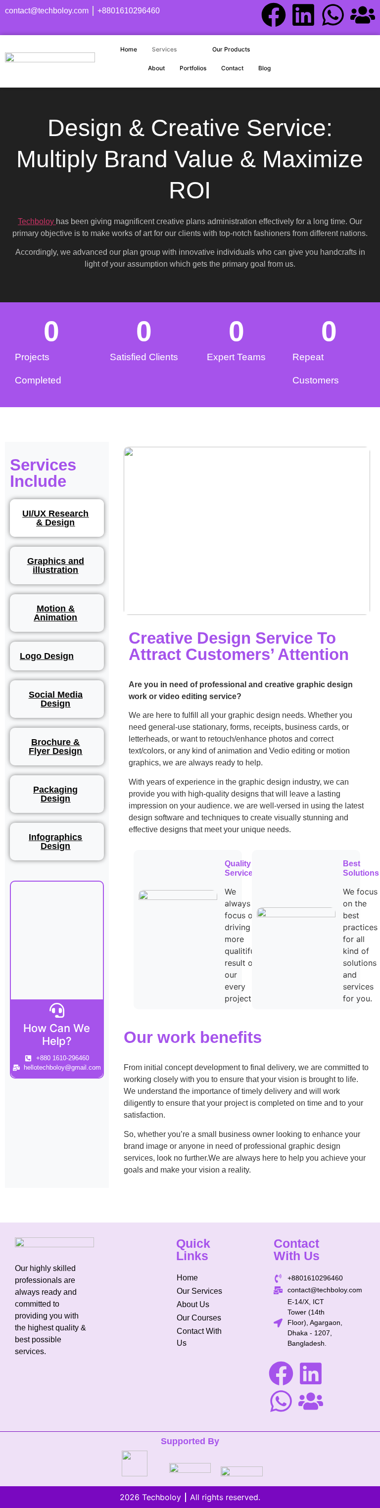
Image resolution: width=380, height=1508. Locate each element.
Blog (264, 68)
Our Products (231, 49)
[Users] (362, 14)
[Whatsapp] (333, 14)
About (156, 68)
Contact (232, 68)
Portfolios (193, 68)
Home (128, 49)
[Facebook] (273, 14)
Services (164, 49)
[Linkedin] (303, 14)
